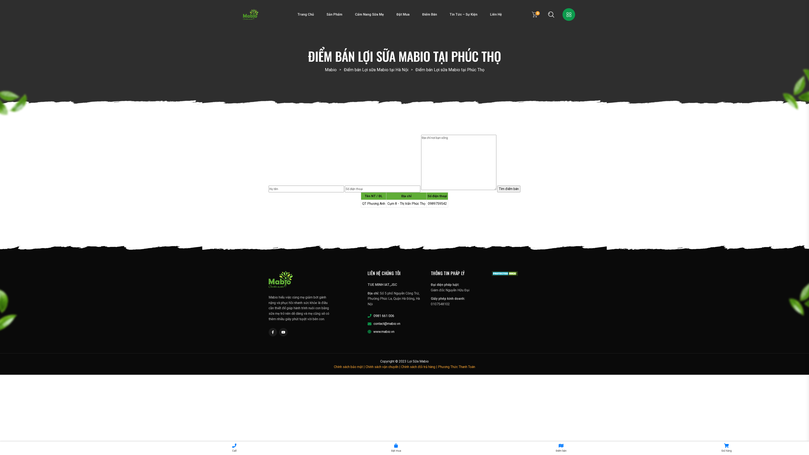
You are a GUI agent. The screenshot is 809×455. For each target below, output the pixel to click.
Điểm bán (429, 14)
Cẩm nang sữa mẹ (369, 14)
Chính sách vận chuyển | (383, 367)
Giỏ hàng (726, 450)
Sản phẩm (334, 14)
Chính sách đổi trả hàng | (419, 367)
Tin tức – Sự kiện (463, 14)
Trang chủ (305, 14)
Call (234, 450)
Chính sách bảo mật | (350, 367)
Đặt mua (403, 14)
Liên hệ (496, 14)
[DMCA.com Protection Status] (505, 273)
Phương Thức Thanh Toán (456, 367)
